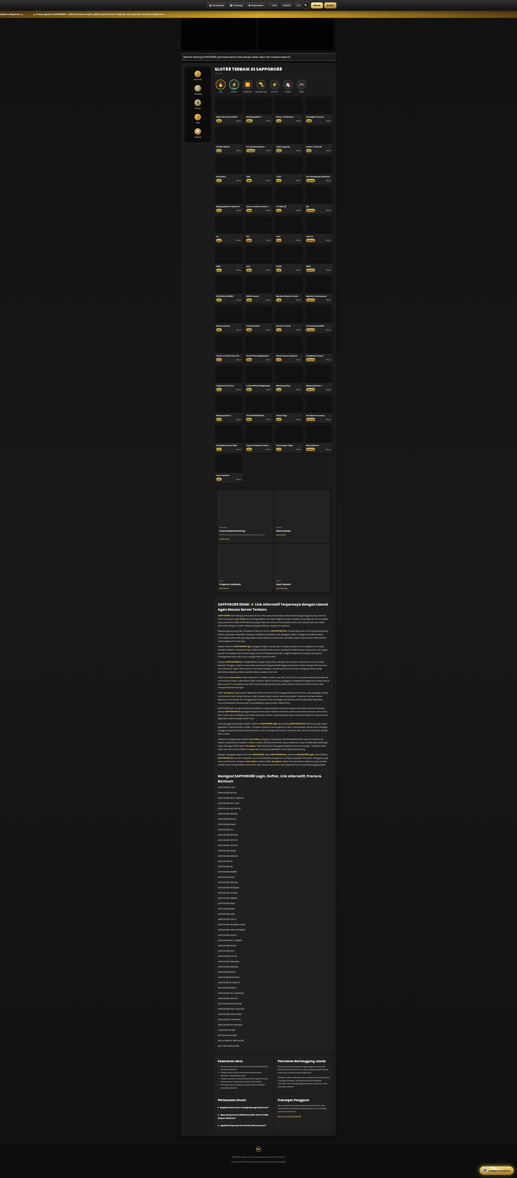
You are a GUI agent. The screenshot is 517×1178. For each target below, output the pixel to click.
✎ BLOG (287, 5)
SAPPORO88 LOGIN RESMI (229, 1019)
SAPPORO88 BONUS (227, 824)
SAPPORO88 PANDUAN (228, 882)
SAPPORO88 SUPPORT (228, 840)
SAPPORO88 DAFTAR (227, 792)
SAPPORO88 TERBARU (227, 898)
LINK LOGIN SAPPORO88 (228, 1046)
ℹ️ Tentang (236, 5)
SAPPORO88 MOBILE (227, 850)
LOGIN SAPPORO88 (226, 1030)
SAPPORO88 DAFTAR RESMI (230, 1024)
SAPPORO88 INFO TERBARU (230, 940)
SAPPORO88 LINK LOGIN (228, 803)
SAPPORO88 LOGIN (226, 787)
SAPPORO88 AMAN (226, 908)
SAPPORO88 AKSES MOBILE (230, 1014)
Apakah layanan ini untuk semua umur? (243, 1125)
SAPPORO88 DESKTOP (228, 998)
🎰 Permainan (216, 5)
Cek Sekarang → (282, 588)
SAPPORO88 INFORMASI (228, 887)
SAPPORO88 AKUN (226, 877)
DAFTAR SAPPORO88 (227, 1035)
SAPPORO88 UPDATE (227, 935)
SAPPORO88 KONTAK (227, 956)
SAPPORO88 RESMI (226, 903)
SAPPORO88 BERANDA (228, 813)
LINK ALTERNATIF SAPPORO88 (231, 1040)
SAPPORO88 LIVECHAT (228, 845)
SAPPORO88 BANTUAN (228, 835)
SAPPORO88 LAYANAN (228, 893)
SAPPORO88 (224, 615)
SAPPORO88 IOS (225, 861)
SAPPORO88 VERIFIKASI (228, 966)
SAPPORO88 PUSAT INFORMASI (231, 929)
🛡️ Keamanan (255, 5)
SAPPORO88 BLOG (226, 951)
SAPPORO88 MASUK (227, 972)
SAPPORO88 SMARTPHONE (230, 1003)
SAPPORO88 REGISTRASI (229, 977)
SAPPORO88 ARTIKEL (227, 945)
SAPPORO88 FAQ (225, 829)
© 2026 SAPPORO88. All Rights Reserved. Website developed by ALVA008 (258, 1162)
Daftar (330, 5)
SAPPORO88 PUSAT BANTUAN (231, 1009)
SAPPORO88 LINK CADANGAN (231, 993)
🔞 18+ (300, 5)
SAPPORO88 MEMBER (227, 871)
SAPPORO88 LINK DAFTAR (229, 808)
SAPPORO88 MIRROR (227, 987)
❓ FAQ (273, 5)
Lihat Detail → (281, 535)
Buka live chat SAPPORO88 (289, 1116)
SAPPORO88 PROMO (227, 819)
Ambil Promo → (225, 539)
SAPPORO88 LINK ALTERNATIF (231, 798)
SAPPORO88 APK (225, 866)
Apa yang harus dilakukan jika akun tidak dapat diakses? (243, 1116)
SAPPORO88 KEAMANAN (228, 961)
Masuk (316, 5)
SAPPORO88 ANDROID (228, 856)
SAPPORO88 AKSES (226, 914)
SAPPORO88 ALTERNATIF (229, 982)
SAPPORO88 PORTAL (227, 919)
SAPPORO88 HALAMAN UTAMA (231, 924)
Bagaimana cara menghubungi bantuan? (244, 1107)
